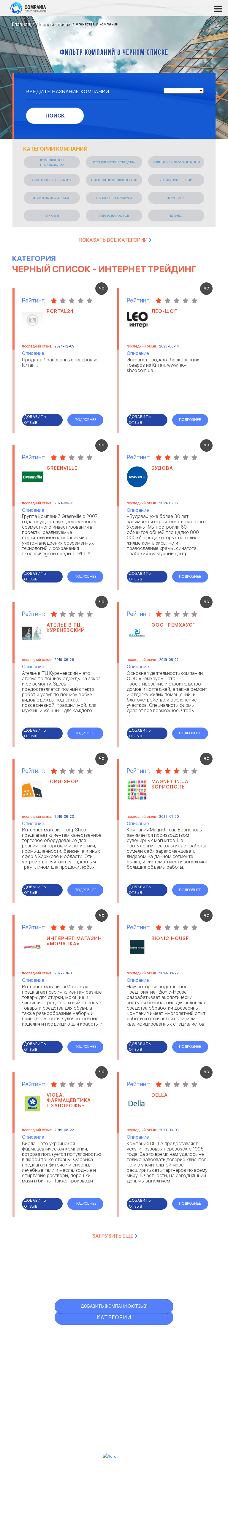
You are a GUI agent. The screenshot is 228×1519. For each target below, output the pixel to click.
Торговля (52, 215)
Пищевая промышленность (114, 180)
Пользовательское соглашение (114, 1425)
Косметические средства (114, 162)
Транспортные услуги (114, 197)
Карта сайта (107, 1398)
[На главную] (28, 8)
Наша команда (114, 1440)
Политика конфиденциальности (114, 1433)
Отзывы (98, 1337)
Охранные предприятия (51, 180)
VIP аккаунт (106, 1361)
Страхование (176, 197)
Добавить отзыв (35, 419)
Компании (104, 1349)
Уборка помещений (176, 180)
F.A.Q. (92, 1385)
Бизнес (176, 215)
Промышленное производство (52, 162)
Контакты (114, 1417)
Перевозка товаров (114, 215)
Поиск (55, 115)
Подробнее (85, 420)
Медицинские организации (176, 162)
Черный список (114, 1373)
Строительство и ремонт (52, 197)
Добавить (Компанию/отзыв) (114, 1306)
